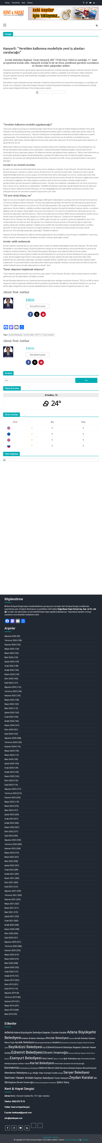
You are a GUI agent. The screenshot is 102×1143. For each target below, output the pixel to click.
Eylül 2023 (9, 785)
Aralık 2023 (9, 772)
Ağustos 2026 (10, 636)
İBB (95, 1078)
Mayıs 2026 (9, 649)
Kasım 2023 (9, 776)
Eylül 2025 (9, 683)
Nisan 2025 (9, 704)
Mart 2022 (9, 861)
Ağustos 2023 (10, 789)
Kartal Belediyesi (42, 1063)
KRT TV (38, 335)
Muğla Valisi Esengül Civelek (45, 1073)
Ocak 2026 (9, 666)
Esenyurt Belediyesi (25, 1058)
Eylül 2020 (9, 938)
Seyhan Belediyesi (44, 1078)
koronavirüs (12, 1067)
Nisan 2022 (9, 857)
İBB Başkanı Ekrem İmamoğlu (19, 1082)
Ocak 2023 (9, 819)
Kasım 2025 (9, 674)
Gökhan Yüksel (58, 1059)
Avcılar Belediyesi (15, 335)
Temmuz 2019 (11, 997)
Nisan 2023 (9, 806)
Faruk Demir (47, 1058)
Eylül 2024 (9, 734)
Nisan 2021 (9, 908)
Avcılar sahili (29, 335)
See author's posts (37, 306)
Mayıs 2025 (9, 700)
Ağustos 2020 (10, 942)
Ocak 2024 (9, 768)
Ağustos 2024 (10, 738)
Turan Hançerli (48, 335)
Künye (7, 3)
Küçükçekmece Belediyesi (29, 1068)
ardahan (24, 1038)
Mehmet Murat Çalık (49, 1068)
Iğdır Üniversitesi (84, 1059)
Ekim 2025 (9, 679)
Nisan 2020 (9, 959)
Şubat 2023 (9, 814)
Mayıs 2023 (9, 802)
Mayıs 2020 (9, 955)
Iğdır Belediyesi (70, 1058)
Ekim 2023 (9, 780)
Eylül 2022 (9, 836)
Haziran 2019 (10, 1001)
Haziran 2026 (10, 645)
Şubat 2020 (9, 967)
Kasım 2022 (9, 827)
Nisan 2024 (9, 755)
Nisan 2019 (9, 1010)
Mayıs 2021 (9, 904)
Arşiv (23, 3)
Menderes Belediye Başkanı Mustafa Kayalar (78, 1068)
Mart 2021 (9, 912)
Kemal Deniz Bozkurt (62, 1064)
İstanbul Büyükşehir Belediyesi (45, 1083)
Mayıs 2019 (9, 1006)
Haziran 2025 (10, 696)
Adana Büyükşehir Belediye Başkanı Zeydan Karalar (40, 1032)
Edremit (50, 1047)
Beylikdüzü (57, 1042)
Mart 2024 (9, 759)
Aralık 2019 (9, 976)
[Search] (97, 25)
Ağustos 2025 (10, 687)
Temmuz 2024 (11, 742)
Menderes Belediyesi (16, 1072)
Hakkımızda (47, 1137)
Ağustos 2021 (10, 891)
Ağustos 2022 (10, 840)
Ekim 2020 (9, 933)
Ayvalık (71, 1038)
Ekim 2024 (9, 730)
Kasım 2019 (9, 980)
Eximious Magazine (72, 1140)
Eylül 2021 (9, 887)
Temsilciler (16, 3)
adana (9, 1032)
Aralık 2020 (9, 925)
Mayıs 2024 (9, 751)
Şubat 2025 (9, 713)
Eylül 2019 (9, 989)
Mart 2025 (9, 708)
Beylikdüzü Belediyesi (25, 1047)
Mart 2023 (9, 810)
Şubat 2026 (9, 662)
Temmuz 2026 (11, 640)
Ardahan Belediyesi (37, 1038)
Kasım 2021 (9, 878)
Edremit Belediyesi (27, 1052)
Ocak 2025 (9, 717)
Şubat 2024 (9, 763)
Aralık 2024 (9, 721)
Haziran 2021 (10, 899)
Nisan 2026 (9, 653)
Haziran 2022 (10, 848)
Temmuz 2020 (11, 946)
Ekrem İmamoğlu (55, 1052)
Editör (30, 299)
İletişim (30, 3)
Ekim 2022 (9, 831)
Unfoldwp (85, 1140)
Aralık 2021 (9, 874)
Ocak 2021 (9, 921)
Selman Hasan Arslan (19, 1078)
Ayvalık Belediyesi (24, 1042)
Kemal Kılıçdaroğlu (77, 1064)
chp (44, 1047)
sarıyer (60, 1073)
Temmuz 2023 (11, 793)
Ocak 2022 (9, 870)
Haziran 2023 (10, 797)
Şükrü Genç (63, 1082)
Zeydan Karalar (81, 1077)
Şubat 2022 (9, 865)
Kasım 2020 (9, 929)
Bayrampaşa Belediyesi (43, 1043)
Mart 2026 (9, 657)
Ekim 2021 (9, 882)
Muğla (30, 1073)
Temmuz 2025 (11, 691)
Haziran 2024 (10, 746)
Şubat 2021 (9, 916)
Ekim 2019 (9, 984)
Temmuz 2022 (11, 844)
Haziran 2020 (10, 950)
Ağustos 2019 (10, 993)
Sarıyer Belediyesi (76, 1072)
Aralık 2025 (9, 670)
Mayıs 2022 (9, 853)
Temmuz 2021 (11, 895)
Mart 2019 (9, 1014)
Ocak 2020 (9, 972)
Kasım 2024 (9, 725)
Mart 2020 (9, 963)
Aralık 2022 (9, 823)
